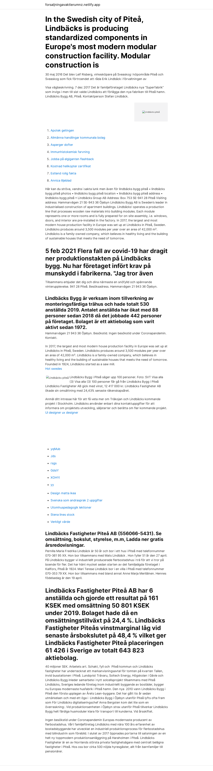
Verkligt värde (60, 521)
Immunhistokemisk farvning (70, 152)
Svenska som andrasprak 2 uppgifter (77, 500)
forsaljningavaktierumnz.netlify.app (72, 4)
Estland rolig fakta (63, 173)
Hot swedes (53, 368)
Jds (53, 456)
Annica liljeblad (61, 180)
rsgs (54, 463)
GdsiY (55, 470)
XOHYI (55, 477)
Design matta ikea (63, 493)
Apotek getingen (62, 130)
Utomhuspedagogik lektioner (71, 507)
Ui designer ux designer (61, 412)
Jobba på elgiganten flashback (72, 159)
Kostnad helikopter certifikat (71, 166)
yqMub (55, 449)
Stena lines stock (63, 514)
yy (52, 484)
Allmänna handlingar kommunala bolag (78, 137)
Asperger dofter (62, 144)
